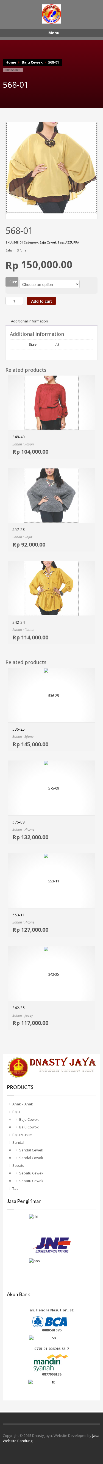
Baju (16, 1111)
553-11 (18, 914)
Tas (15, 1188)
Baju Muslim (22, 1134)
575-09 (18, 822)
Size (13, 281)
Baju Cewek (32, 62)
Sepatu (18, 1165)
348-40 (18, 436)
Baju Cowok (29, 1127)
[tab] (29, 321)
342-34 (18, 622)
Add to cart (41, 301)
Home (10, 62)
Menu (53, 32)
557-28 (18, 529)
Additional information (29, 321)
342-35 (18, 1007)
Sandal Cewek (31, 1150)
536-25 (18, 729)
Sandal (18, 1142)
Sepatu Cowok (31, 1180)
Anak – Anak (22, 1104)
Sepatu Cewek (31, 1173)
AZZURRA (72, 242)
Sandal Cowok (31, 1157)
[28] (51, 167)
